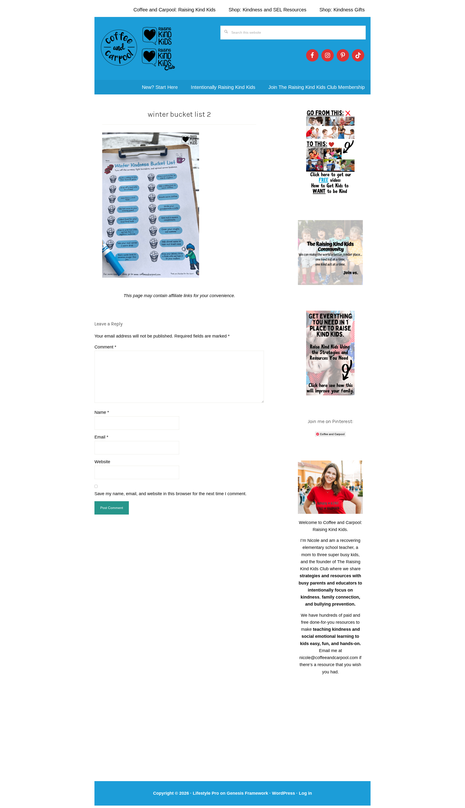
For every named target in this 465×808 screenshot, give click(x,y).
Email (101, 437)
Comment (105, 347)
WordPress (283, 793)
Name (101, 412)
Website (102, 461)
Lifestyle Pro (206, 793)
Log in (305, 793)
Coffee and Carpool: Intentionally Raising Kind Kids (138, 48)
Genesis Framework (247, 793)
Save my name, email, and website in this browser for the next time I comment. (170, 493)
